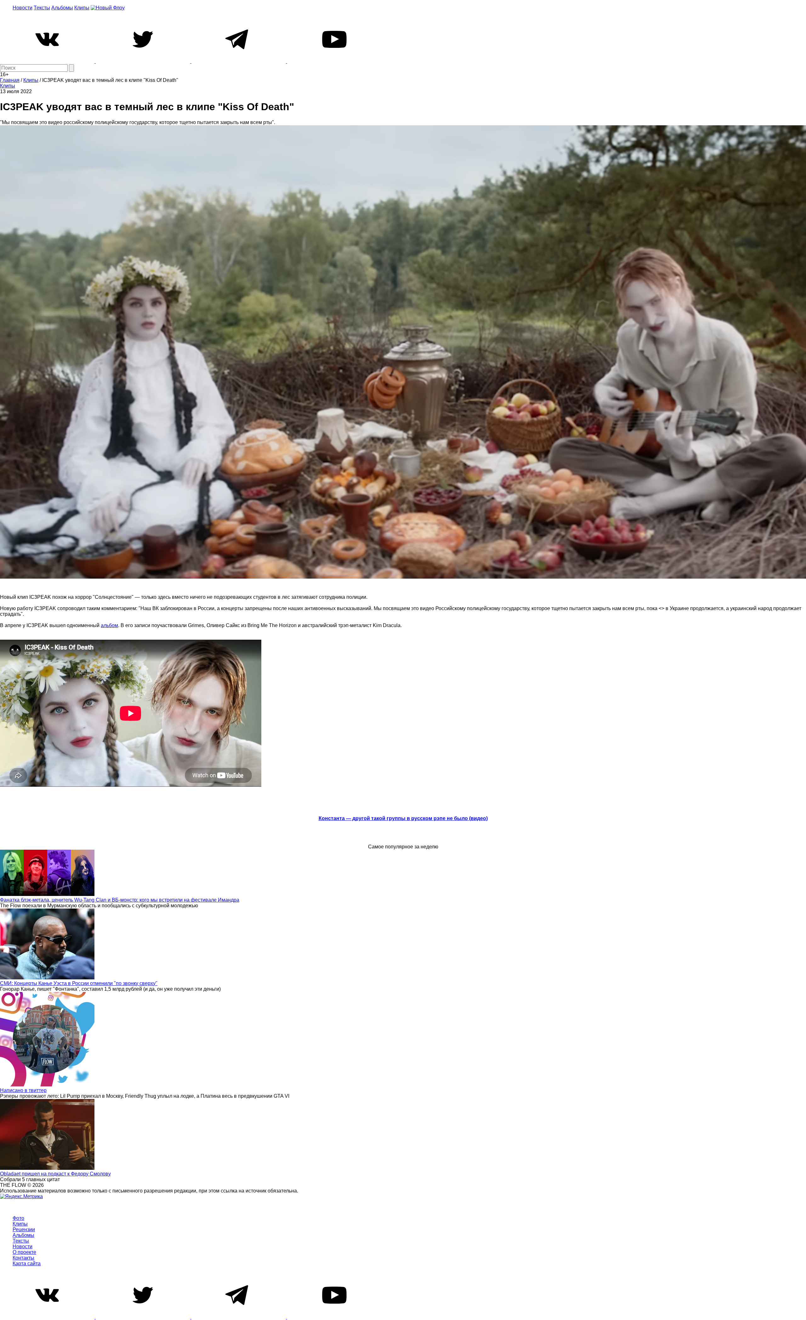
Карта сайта (27, 1263)
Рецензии (24, 1229)
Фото (18, 1218)
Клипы (81, 7)
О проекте (24, 1252)
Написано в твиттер (23, 1090)
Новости (22, 7)
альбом (109, 625)
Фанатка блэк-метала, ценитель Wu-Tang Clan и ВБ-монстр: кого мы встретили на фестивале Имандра (119, 900)
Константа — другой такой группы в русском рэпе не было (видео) (403, 818)
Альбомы (62, 7)
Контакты (23, 1258)
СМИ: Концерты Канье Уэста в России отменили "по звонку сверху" (78, 983)
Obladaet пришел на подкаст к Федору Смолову (55, 1173)
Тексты (42, 7)
